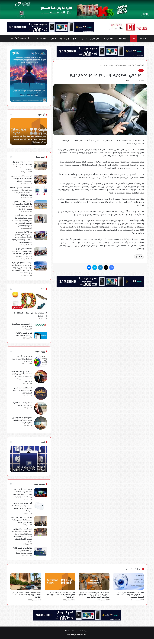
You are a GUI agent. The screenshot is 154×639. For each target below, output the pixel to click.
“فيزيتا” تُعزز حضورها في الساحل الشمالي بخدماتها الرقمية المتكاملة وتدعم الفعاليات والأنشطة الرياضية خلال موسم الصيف (22, 237)
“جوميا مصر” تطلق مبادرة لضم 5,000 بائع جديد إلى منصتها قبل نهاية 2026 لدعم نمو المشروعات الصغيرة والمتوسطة (94, 595)
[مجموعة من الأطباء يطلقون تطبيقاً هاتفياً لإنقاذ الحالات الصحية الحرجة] (40, 423)
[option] (28, 131)
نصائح (75, 38)
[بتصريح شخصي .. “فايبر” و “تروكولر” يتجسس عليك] (40, 335)
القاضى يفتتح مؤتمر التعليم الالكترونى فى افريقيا (22, 404)
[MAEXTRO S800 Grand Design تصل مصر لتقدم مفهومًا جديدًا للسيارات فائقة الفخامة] (25, 581)
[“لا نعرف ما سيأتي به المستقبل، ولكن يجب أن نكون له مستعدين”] (40, 361)
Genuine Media (42, 38)
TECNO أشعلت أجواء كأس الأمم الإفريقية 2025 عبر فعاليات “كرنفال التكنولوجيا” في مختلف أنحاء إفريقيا (22, 493)
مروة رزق (139, 80)
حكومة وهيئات (108, 38)
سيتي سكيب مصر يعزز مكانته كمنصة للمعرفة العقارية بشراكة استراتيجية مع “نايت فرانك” (61, 595)
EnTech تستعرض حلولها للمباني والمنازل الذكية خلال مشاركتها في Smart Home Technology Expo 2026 (22, 252)
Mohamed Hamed (81, 634)
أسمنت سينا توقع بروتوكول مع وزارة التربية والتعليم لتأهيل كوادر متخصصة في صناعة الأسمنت (21, 165)
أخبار (133, 38)
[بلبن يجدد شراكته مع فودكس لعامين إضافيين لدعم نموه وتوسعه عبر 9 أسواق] (40, 179)
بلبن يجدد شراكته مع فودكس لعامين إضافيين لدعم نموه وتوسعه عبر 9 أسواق (21, 178)
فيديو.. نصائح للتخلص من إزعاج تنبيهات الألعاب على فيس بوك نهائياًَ (29, 467)
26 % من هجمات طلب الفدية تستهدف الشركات (22, 325)
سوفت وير (94, 38)
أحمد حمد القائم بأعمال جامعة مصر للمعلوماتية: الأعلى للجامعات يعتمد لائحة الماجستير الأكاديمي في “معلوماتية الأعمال (22, 220)
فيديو (53, 38)
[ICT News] (128, 27)
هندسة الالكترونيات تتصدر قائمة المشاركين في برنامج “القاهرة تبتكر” (22, 390)
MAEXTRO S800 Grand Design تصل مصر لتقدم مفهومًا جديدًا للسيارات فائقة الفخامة (30, 139)
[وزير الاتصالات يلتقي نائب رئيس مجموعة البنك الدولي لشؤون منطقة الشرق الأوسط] (40, 521)
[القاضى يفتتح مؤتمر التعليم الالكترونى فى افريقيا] (40, 408)
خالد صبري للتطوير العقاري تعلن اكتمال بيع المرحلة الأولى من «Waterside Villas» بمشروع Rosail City (21, 205)
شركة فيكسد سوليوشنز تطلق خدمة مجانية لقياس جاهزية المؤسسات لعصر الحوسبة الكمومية (130, 595)
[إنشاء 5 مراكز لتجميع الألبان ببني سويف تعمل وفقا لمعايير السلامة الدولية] (40, 551)
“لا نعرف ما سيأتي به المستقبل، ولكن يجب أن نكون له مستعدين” (22, 359)
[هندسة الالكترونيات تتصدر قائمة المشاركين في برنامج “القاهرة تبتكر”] (40, 393)
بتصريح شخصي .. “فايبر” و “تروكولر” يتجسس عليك (23, 334)
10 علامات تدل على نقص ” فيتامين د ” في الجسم (30, 314)
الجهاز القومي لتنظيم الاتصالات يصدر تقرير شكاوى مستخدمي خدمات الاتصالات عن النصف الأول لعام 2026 (21, 191)
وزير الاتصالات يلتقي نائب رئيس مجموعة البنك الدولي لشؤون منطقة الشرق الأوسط (21, 520)
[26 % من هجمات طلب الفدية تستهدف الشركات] (40, 325)
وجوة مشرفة (64, 38)
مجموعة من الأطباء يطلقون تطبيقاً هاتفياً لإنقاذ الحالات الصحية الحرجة (22, 420)
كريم (138, 256)
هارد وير (84, 38)
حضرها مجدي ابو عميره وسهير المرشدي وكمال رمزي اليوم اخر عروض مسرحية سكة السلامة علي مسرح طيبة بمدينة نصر (21, 376)
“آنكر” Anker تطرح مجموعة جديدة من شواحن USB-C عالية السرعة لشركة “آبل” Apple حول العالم (21, 507)
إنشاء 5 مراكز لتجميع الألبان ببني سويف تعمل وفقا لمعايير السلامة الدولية (22, 550)
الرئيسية (142, 38)
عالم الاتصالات (123, 38)
